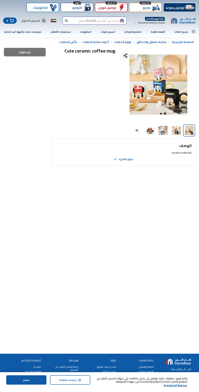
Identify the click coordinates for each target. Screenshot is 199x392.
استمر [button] (26, 380)
